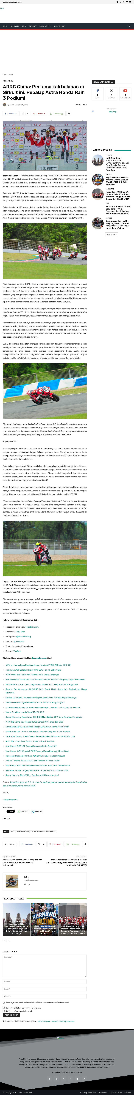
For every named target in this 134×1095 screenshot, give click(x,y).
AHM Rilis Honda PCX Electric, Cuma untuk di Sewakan (30, 741)
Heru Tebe (20, 632)
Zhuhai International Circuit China (43, 832)
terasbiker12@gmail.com (72, 1072)
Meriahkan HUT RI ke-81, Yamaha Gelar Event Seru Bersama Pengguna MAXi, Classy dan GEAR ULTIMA (73, 930)
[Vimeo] (127, 2)
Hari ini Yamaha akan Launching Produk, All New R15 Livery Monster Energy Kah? (42, 684)
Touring (16, 918)
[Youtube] (130, 2)
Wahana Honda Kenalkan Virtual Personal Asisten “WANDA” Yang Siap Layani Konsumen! (45, 679)
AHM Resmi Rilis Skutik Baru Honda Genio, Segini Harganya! (32, 675)
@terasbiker (19, 641)
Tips (107, 203)
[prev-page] (4, 940)
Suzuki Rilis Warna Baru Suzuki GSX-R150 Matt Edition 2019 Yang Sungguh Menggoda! (44, 717)
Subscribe (125, 89)
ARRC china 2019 (23, 832)
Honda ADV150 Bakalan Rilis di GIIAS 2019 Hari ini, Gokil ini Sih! (33, 670)
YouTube (17, 651)
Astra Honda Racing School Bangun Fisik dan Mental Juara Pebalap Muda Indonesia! (22, 862)
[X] (123, 2)
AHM (11, 75)
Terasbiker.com (32, 627)
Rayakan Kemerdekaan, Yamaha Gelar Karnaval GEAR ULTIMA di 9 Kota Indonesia (45, 930)
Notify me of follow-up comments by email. (23, 1008)
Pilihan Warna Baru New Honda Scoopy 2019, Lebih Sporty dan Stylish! (37, 727)
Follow (111, 89)
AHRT (12, 832)
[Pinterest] (70, 1078)
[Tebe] (5, 104)
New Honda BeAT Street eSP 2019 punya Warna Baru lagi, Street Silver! (37, 751)
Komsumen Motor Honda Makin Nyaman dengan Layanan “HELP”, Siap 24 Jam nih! (43, 707)
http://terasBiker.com (31, 880)
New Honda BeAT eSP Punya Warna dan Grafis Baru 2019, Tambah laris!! (38, 765)
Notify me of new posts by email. (19, 1011)
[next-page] (8, 940)
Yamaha (44, 923)
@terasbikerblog (23, 636)
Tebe (11, 104)
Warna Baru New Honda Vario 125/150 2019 (25, 712)
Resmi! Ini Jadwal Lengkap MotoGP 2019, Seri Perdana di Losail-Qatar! (37, 770)
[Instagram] (120, 2)
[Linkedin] (63, 1078)
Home (5, 75)
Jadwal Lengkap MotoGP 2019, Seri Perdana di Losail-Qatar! (32, 761)
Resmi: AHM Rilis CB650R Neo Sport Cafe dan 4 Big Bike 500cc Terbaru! (38, 731)
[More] (69, 113)
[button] (128, 26)
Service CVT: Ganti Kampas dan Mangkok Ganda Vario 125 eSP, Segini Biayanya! (41, 697)
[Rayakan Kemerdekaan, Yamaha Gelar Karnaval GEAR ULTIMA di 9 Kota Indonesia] (45, 919)
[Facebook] (117, 2)
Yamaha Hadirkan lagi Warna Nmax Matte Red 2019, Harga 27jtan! (35, 702)
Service (109, 218)
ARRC (10, 81)
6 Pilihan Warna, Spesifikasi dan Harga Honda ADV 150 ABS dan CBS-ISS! (38, 665)
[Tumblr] (77, 1078)
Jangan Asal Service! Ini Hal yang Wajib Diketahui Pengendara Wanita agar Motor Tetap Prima (118, 224)
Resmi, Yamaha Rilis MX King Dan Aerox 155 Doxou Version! (32, 775)
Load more (111, 234)
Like (97, 89)
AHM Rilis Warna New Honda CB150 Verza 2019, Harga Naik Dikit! (34, 722)
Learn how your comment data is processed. (56, 1021)
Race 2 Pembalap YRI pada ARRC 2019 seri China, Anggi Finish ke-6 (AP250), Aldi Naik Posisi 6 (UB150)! (66, 862)
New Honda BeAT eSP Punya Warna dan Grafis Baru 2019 (31, 746)
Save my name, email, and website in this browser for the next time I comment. (37, 1003)
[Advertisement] (67, 50)
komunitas (72, 923)
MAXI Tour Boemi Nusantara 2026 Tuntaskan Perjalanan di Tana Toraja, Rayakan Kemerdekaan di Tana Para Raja (16, 927)
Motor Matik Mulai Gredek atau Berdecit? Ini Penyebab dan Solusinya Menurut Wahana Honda (118, 210)
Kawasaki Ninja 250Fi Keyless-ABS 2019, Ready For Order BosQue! (35, 756)
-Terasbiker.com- (10, 799)
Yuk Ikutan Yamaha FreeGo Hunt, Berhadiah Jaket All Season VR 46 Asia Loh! (40, 736)
